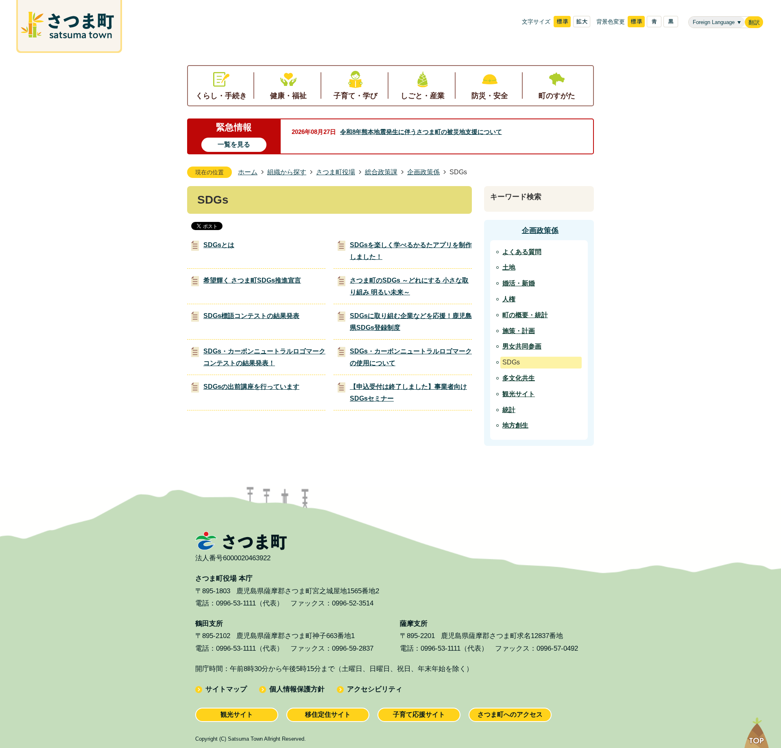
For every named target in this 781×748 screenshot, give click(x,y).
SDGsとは (218, 244)
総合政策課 (381, 172)
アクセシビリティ (374, 689)
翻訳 (754, 23)
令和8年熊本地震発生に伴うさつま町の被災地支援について (421, 131)
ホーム (247, 172)
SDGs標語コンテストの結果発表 (251, 315)
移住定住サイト (328, 714)
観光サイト (236, 714)
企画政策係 (423, 172)
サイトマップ (226, 689)
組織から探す (286, 172)
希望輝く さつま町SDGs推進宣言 (252, 280)
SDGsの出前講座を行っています (251, 386)
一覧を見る (234, 144)
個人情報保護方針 (297, 689)
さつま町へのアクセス (510, 714)
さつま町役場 (335, 172)
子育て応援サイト (419, 714)
